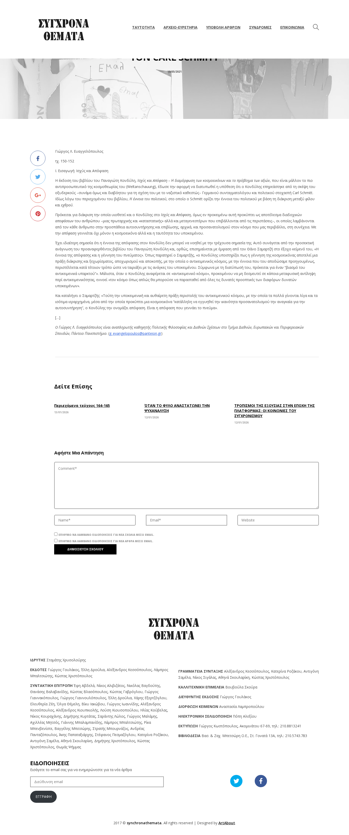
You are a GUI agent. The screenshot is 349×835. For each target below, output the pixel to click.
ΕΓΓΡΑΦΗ (44, 796)
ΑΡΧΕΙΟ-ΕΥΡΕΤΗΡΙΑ (180, 27)
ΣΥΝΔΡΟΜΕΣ (260, 27)
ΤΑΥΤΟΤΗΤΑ (143, 27)
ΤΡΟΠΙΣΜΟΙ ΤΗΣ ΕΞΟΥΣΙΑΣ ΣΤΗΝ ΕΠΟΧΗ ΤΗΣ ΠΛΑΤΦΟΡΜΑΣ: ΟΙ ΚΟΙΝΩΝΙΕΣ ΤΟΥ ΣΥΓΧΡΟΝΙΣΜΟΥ (274, 410)
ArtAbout (226, 822)
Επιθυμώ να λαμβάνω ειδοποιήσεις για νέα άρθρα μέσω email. (106, 541)
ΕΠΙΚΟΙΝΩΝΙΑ (292, 27)
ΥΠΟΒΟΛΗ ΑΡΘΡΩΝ (223, 27)
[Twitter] (37, 176)
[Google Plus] (37, 195)
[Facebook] (37, 158)
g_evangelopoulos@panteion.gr (135, 333)
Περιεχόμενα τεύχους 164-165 (82, 405)
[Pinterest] (37, 213)
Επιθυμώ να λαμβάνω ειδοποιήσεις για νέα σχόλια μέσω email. (106, 535)
